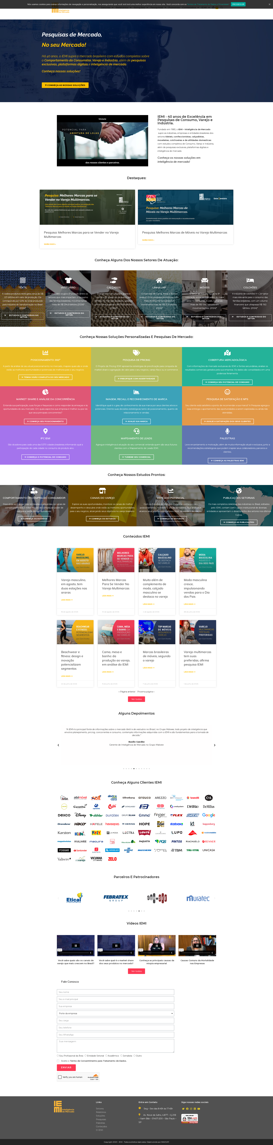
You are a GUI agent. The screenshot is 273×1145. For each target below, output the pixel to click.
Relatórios (101, 1112)
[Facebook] (187, 1109)
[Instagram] (191, 1109)
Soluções (100, 1115)
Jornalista (127, 1056)
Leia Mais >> (67, 600)
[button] (65, 85)
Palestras (100, 1123)
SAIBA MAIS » (50, 244)
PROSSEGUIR (238, 4)
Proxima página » (145, 691)
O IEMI (99, 1130)
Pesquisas (101, 1119)
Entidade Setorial (95, 1056)
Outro (139, 1056)
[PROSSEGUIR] (269, 4)
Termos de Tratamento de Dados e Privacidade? (208, 4)
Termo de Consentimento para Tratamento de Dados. (98, 1061)
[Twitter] (183, 1109)
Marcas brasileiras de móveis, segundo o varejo (156, 656)
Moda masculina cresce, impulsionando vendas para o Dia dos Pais (197, 588)
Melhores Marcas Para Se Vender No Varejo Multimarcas (115, 584)
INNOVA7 (165, 1142)
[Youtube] (198, 1109)
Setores (100, 1108)
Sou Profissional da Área (71, 1056)
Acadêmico (113, 1056)
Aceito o (94, 1061)
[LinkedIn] (195, 1109)
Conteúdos (101, 1126)
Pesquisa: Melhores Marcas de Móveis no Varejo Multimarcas (184, 232)
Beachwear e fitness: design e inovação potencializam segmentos (72, 660)
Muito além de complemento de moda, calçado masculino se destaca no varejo (155, 588)
